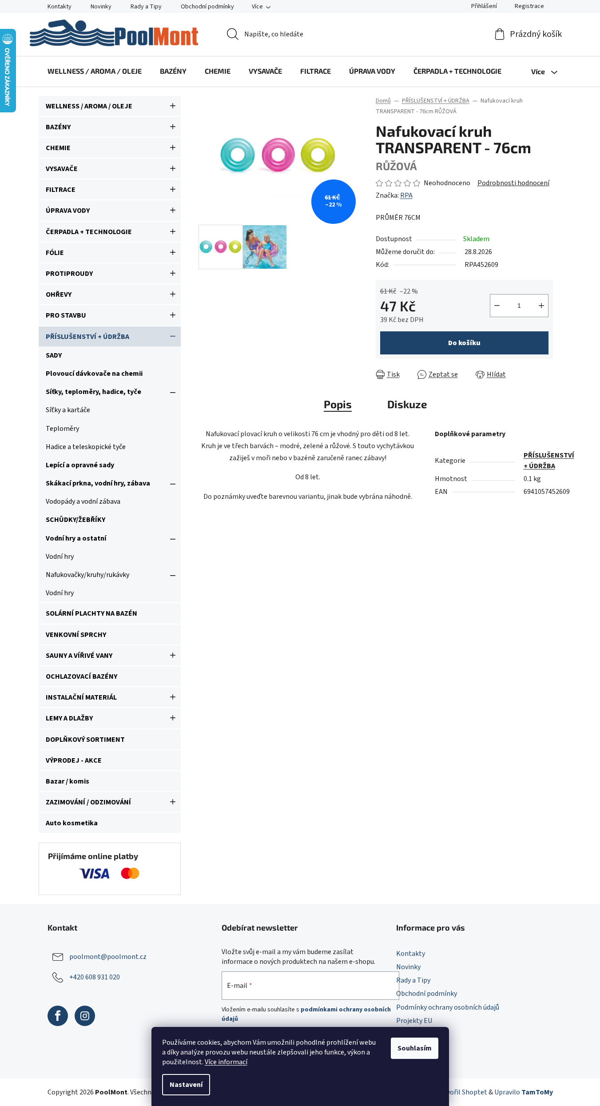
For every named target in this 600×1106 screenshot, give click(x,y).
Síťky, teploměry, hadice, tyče (93, 392)
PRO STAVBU (66, 315)
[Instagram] (85, 1016)
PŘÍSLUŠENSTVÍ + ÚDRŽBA (87, 337)
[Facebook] (58, 1016)
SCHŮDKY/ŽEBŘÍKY (75, 520)
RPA (406, 195)
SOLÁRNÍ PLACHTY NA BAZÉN (91, 613)
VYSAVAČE (62, 169)
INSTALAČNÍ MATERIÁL (81, 697)
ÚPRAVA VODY (68, 210)
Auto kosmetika (72, 823)
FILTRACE (60, 190)
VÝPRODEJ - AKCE (74, 760)
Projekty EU (414, 1021)
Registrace (529, 6)
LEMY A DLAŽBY (69, 718)
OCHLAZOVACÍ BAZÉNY (81, 676)
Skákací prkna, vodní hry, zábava (98, 483)
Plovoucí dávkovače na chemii (94, 373)
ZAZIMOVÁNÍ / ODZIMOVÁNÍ (88, 802)
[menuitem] (95, 71)
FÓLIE (55, 253)
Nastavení (186, 1085)
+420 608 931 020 (94, 977)
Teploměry (62, 429)
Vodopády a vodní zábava (83, 501)
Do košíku (464, 343)
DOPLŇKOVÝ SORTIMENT (85, 739)
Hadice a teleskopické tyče (86, 447)
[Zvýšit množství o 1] (541, 305)
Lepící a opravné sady (80, 465)
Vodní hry (60, 556)
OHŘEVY (59, 294)
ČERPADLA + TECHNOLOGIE (89, 232)
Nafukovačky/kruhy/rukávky (87, 575)
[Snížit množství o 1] (497, 305)
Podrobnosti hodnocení (513, 183)
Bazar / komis (67, 781)
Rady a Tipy (146, 6)
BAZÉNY (58, 127)
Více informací (226, 1062)
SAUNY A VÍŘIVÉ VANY (79, 655)
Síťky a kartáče (68, 410)
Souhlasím (414, 1048)
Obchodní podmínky (207, 6)
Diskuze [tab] (407, 404)
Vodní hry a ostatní (76, 538)
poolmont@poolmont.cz (108, 957)
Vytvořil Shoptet (462, 1092)
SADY (54, 355)
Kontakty (60, 6)
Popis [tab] (338, 404)
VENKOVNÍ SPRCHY (76, 635)
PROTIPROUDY (69, 273)
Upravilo (523, 1092)
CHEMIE (58, 148)
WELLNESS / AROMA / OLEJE (89, 106)
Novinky (101, 6)
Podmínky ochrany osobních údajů (447, 1007)
